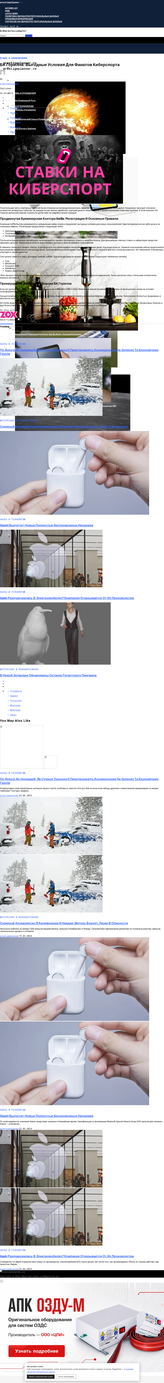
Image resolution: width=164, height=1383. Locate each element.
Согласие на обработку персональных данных (33, 21)
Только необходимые (66, 1377)
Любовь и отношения (23, 93)
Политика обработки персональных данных (32, 16)
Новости (15, 119)
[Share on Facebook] (84, 681)
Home (7, 10)
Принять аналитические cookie (41, 1377)
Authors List (11, 8)
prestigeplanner (9, 83)
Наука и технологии (22, 106)
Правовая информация (19, 19)
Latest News (11, 13)
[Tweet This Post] (84, 683)
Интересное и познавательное (28, 80)
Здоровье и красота (22, 67)
